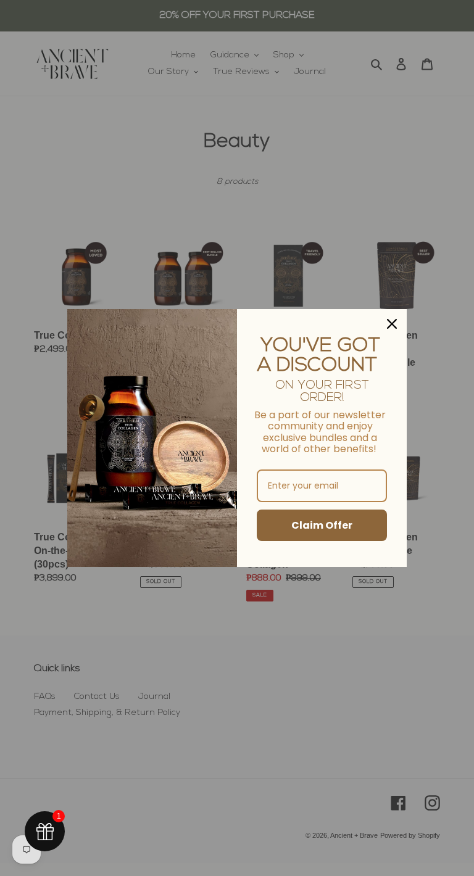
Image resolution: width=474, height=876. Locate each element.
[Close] (392, 324)
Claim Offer (321, 525)
